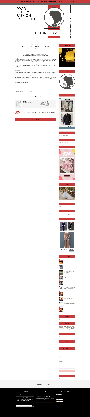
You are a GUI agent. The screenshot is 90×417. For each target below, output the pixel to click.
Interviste (40, 1)
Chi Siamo (23, 1)
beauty (60, 326)
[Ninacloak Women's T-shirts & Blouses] (66, 378)
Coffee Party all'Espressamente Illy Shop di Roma (69, 277)
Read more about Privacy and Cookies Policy (43, 396)
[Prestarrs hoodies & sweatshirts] (67, 252)
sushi (64, 329)
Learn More (65, 2)
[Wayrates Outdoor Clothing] (64, 336)
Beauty (35, 1)
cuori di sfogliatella (35, 44)
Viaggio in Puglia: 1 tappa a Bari (69, 266)
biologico (69, 326)
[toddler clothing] (67, 180)
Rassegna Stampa (53, 1)
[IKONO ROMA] (67, 67)
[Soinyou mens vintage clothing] (67, 128)
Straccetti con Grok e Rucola (68, 282)
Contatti (61, 1)
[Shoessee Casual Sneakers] (64, 142)
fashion (62, 328)
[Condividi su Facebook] (31, 96)
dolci (27, 91)
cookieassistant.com (39, 394)
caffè (73, 326)
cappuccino (61, 327)
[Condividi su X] (33, 96)
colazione (66, 327)
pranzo (72, 328)
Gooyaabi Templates (54, 414)
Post (58, 399)
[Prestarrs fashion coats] (63, 206)
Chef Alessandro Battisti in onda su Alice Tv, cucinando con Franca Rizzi (69, 288)
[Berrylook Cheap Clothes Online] (63, 135)
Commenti (59, 401)
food (67, 328)
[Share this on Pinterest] (36, 96)
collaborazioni (72, 327)
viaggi (67, 329)
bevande (64, 326)
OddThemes (39, 414)
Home (17, 1)
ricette (60, 329)
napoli (30, 91)
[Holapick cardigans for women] (65, 319)
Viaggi (45, 1)
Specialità (28, 1)
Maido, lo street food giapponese (69, 303)
